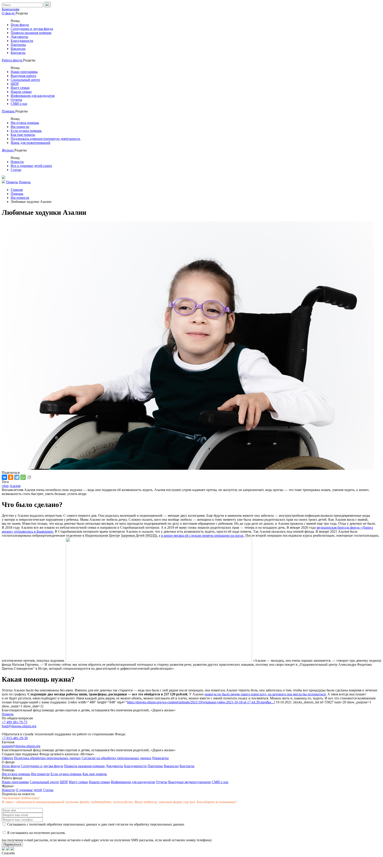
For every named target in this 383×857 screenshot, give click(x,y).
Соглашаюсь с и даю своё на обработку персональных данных (95, 824)
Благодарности (22, 41)
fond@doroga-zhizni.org (19, 726)
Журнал (8, 150)
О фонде (9, 13)
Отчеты (16, 100)
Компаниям (10, 9)
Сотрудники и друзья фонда (32, 29)
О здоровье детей (29, 790)
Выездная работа (23, 76)
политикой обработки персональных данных (63, 824)
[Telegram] (17, 477)
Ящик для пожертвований (30, 143)
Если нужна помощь (26, 131)
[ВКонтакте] (4, 477)
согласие (122, 824)
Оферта (7, 758)
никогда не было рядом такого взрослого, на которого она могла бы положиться (265, 694)
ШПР (15, 84)
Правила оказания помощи (31, 33)
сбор (5, 486)
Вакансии (18, 49)
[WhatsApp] (23, 477)
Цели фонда (20, 25)
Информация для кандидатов (33, 96)
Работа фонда (12, 60)
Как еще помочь (23, 135)
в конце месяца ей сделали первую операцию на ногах (202, 535)
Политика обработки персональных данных (47, 758)
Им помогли (20, 127)
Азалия (15, 486)
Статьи (16, 170)
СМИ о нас (19, 104)
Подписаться (12, 844)
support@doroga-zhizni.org (21, 746)
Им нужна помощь (25, 123)
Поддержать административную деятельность (45, 139)
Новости (17, 162)
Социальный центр (25, 80)
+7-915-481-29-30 (15, 738)
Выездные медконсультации (189, 782)
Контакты (18, 53)
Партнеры (18, 45)
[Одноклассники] (10, 477)
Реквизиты (160, 758)
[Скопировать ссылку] (29, 477)
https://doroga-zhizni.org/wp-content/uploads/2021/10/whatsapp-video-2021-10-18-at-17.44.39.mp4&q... (200, 702)
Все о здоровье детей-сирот (31, 166)
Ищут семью (20, 88)
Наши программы (24, 72)
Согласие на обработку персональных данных (116, 758)
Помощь (8, 111)
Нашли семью (21, 92)
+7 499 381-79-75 (14, 722)
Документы (19, 37)
